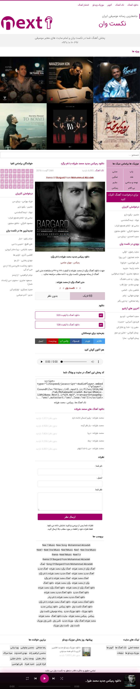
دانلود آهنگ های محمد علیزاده (89, 409)
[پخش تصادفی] (61, 678)
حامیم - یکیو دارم (131, 215)
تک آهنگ (119, 5)
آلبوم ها (110, 647)
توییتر (87, 341)
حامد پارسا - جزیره (131, 268)
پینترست (53, 341)
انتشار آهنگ (83, 5)
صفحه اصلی (133, 647)
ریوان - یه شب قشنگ (129, 279)
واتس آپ (64, 341)
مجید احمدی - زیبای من (128, 236)
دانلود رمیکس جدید (80, 257)
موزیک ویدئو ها (132, 653)
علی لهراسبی (17, 664)
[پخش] (44, 678)
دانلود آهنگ (133, 5)
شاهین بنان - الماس (130, 290)
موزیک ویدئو (98, 5)
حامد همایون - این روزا (129, 257)
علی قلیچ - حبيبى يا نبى (21, 244)
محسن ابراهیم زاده (37, 653)
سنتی (114, 171)
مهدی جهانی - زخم (131, 295)
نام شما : (98, 466)
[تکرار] (27, 678)
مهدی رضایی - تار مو (23, 260)
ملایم (115, 182)
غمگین (115, 177)
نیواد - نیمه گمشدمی (130, 220)
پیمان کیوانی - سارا (131, 338)
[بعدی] (53, 678)
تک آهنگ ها (80, 402)
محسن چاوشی (27, 647)
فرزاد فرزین (41, 664)
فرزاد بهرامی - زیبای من (22, 201)
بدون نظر (53, 296)
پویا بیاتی (14, 647)
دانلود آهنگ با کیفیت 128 (79, 325)
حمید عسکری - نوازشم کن (21, 289)
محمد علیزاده (65, 257)
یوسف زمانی (28, 658)
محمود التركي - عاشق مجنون (126, 231)
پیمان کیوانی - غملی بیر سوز (126, 333)
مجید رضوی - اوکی (130, 252)
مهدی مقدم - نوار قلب (129, 285)
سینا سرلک (7, 653)
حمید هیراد (29, 664)
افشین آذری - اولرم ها (22, 255)
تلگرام (99, 341)
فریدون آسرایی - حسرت (128, 322)
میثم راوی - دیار (25, 238)
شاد (131, 177)
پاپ (131, 171)
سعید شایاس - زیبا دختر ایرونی (18, 249)
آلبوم (110, 5)
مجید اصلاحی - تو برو (129, 316)
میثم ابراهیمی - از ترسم (22, 275)
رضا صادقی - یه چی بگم (128, 301)
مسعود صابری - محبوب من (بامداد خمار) (16, 282)
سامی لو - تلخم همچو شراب (127, 226)
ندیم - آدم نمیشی (24, 295)
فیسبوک (75, 341)
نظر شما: (98, 489)
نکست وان (70, 288)
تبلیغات (120, 653)
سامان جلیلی (15, 658)
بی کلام (131, 188)
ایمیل (40, 341)
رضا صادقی (41, 647)
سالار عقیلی (41, 658)
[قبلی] (35, 678)
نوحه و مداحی (131, 182)
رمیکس (115, 188)
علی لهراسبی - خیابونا (129, 263)
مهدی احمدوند (20, 653)
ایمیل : (99, 478)
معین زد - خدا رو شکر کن (127, 327)
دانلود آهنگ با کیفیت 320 (79, 315)
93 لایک (87, 296)
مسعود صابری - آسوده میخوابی (125, 274)
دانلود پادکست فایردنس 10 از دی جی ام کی (17, 267)
